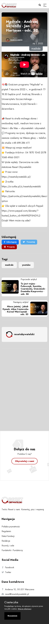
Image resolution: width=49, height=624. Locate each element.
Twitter (8, 572)
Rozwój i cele (8, 545)
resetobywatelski (16, 40)
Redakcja (6, 540)
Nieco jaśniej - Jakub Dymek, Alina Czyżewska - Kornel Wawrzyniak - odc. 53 (15, 310)
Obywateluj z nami (24, 461)
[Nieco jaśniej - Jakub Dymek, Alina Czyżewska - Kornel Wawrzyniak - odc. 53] (37, 308)
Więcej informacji (24, 609)
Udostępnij (11, 242)
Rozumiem (12, 615)
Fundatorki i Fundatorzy (12, 550)
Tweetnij (30, 242)
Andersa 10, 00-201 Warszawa (19, 589)
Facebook (9, 567)
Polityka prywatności (11, 526)
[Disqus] (24, 386)
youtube (26, 264)
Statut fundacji (8, 536)
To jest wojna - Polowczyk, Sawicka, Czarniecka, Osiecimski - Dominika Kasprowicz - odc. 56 (33, 289)
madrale (9, 264)
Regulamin (6, 531)
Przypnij (11, 246)
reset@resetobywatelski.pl (17, 594)
